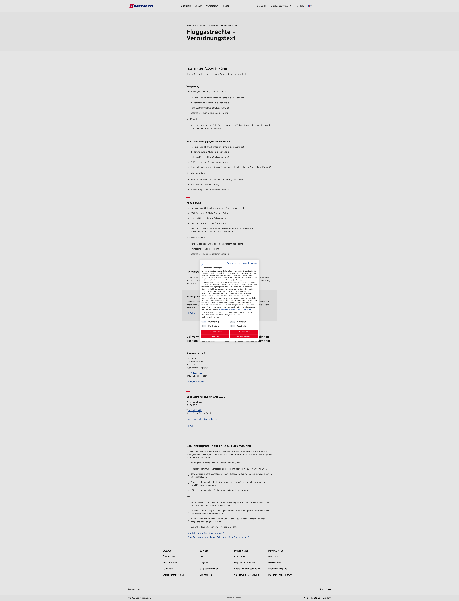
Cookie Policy (246, 309)
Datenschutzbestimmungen (237, 263)
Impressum (253, 263)
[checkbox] (232, 322)
